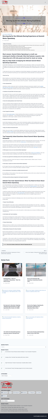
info (3, 34)
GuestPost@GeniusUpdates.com (40, 416)
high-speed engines (11, 114)
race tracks (35, 147)
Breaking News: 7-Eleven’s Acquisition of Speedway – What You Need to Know (12, 280)
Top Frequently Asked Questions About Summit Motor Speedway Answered (16, 48)
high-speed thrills (21, 192)
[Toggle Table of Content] (43, 44)
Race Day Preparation (8, 34)
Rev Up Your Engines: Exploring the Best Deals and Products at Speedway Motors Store (35, 307)
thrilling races (23, 141)
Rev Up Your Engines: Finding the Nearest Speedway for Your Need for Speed (36, 252)
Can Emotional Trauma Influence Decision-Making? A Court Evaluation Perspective (16, 405)
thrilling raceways (33, 186)
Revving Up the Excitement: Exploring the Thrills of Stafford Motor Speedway (10, 252)
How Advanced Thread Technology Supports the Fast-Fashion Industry (14, 410)
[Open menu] (45, 2)
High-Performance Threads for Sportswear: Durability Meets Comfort (14, 409)
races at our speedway (35, 152)
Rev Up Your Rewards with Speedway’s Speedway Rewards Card (34, 280)
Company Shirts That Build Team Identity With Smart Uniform (12, 407)
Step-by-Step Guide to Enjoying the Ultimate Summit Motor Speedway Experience (17, 47)
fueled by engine (10, 131)
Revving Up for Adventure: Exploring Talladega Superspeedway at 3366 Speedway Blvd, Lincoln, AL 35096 (12, 307)
